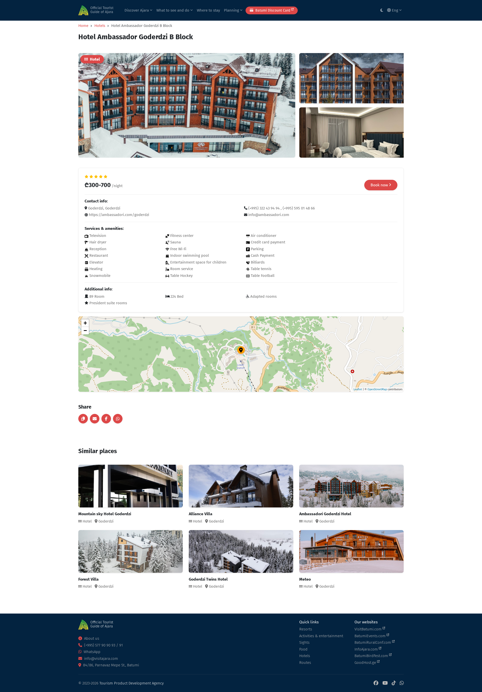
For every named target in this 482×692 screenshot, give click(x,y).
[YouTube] (385, 683)
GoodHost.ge (365, 662)
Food (303, 649)
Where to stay (208, 10)
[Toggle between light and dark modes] (381, 10)
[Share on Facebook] (106, 418)
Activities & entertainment (321, 636)
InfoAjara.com (366, 649)
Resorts (305, 629)
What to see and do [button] (173, 10)
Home (83, 25)
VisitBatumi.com (368, 629)
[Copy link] (83, 418)
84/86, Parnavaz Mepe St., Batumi (110, 665)
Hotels (99, 25)
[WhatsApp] (402, 683)
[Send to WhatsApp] (118, 418)
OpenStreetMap (377, 389)
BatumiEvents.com (370, 636)
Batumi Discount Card (272, 10)
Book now (380, 185)
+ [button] (85, 323)
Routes (305, 662)
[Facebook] (376, 683)
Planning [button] (232, 10)
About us (91, 638)
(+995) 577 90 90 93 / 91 (103, 645)
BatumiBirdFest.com (371, 656)
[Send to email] (94, 418)
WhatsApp (91, 652)
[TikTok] (394, 683)
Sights (304, 642)
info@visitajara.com (100, 658)
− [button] (85, 330)
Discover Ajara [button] (137, 10)
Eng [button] (395, 10)
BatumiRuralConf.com (373, 642)
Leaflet (357, 389)
